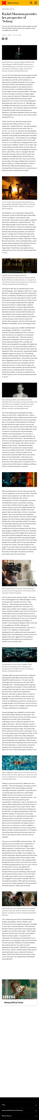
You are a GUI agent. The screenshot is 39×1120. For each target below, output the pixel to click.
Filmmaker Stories (8, 9)
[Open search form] (30, 3)
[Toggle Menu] (35, 3)
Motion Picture (13, 3)
